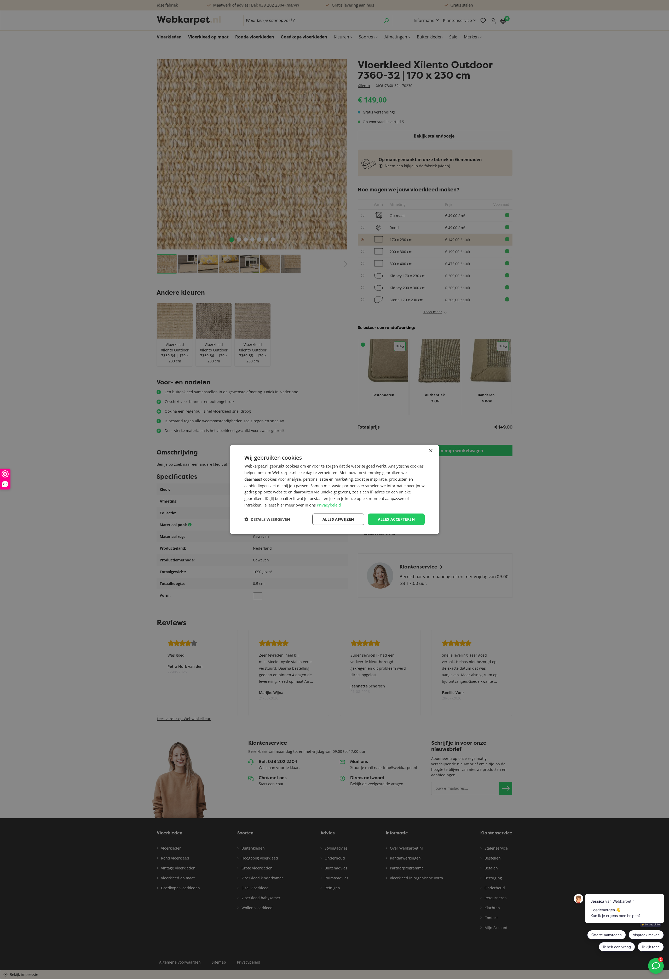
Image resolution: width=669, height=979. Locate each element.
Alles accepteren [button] (396, 518)
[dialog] (334, 489)
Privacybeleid (329, 505)
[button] (267, 519)
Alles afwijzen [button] (338, 518)
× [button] (430, 451)
